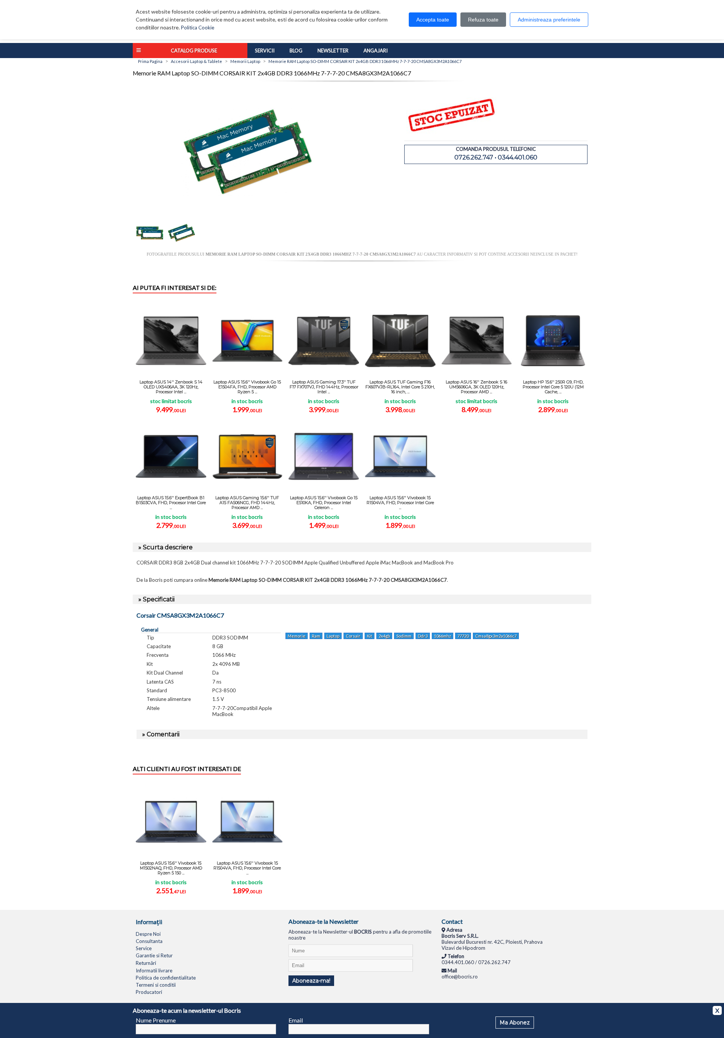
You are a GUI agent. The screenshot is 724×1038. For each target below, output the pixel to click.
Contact (452, 921)
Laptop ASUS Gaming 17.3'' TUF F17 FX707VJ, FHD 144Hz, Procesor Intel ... (324, 386)
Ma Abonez (515, 1022)
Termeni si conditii (156, 985)
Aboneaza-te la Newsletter (323, 921)
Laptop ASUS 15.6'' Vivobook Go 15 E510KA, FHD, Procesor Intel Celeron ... (323, 502)
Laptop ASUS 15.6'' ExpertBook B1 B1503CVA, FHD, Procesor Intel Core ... (171, 502)
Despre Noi (148, 934)
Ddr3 (423, 635)
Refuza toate (483, 20)
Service (144, 948)
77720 (463, 635)
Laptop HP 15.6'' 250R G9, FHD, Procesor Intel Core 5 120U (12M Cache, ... (553, 386)
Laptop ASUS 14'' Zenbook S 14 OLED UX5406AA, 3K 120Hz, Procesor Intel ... (171, 386)
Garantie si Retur (154, 955)
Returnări (146, 963)
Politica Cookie (197, 28)
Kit (369, 635)
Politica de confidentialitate (166, 978)
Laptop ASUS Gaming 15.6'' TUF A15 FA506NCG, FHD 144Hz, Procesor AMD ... (247, 502)
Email (295, 1020)
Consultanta (149, 941)
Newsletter (333, 51)
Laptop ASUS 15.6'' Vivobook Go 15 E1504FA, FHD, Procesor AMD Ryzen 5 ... (247, 386)
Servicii (265, 51)
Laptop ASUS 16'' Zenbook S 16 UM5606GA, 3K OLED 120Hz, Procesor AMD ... (476, 386)
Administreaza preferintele (549, 20)
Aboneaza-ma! (311, 980)
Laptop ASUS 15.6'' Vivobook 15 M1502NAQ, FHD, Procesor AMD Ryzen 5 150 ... (171, 867)
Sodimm (403, 635)
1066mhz (442, 635)
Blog (296, 51)
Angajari (376, 51)
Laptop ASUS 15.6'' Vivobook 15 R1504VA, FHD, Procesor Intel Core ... (400, 502)
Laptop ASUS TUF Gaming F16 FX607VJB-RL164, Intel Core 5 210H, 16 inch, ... (400, 386)
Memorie (296, 635)
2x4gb (384, 635)
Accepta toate (432, 20)
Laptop (333, 635)
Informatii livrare (154, 970)
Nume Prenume (156, 1020)
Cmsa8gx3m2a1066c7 (496, 635)
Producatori (149, 992)
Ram (316, 635)
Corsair (353, 635)
